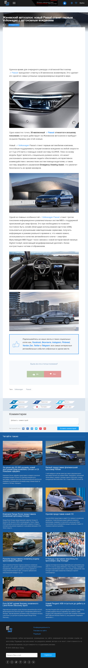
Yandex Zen (27, 346)
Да (37, 374)
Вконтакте (46, 342)
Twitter (37, 346)
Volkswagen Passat (51, 217)
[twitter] (16, 662)
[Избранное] (76, 3)
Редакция (37, 634)
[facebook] (7, 662)
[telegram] (24, 662)
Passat (15, 73)
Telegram (46, 346)
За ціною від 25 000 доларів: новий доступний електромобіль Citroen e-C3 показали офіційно (21, 469)
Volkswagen (23, 145)
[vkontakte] (33, 662)
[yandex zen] (29, 662)
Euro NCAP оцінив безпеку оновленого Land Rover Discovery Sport (20, 605)
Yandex (40, 428)
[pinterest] (20, 662)
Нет (54, 374)
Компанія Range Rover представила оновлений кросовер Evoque (19, 515)
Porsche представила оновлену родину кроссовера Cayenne (21, 560)
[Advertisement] (44, 50)
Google (44, 428)
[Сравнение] (72, 3)
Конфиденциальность (41, 627)
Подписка (48, 655)
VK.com (23, 428)
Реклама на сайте (40, 630)
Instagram (56, 342)
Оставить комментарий (68, 428)
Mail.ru (32, 428)
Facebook (36, 342)
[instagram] (12, 662)
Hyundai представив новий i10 (59, 514)
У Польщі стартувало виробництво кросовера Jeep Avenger (62, 560)
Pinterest (66, 342)
